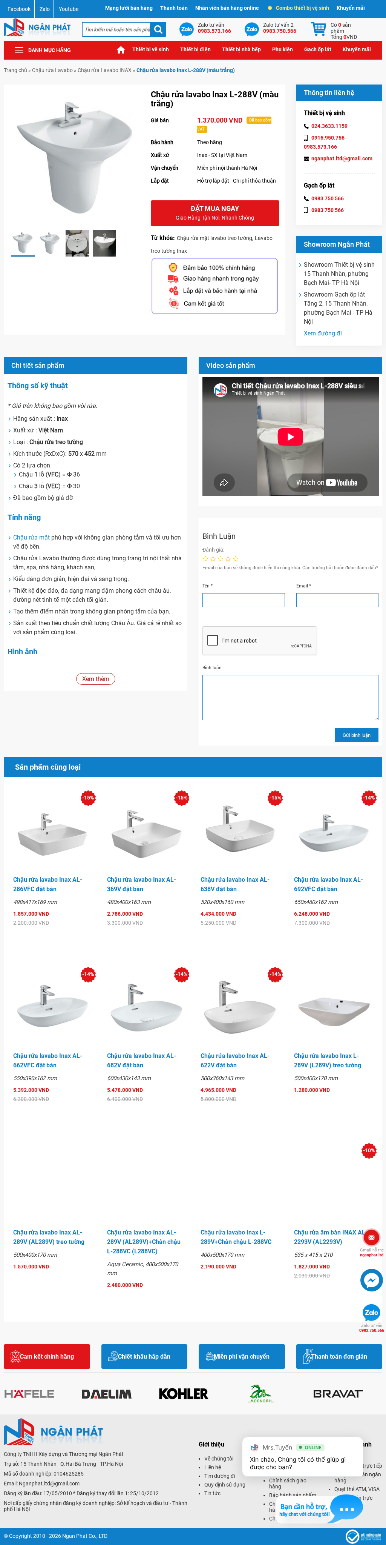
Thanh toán (174, 8)
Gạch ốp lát (317, 49)
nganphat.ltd (371, 1253)
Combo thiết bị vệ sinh (302, 8)
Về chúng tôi (218, 1459)
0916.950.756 (328, 138)
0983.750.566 (371, 1328)
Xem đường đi (323, 333)
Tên (207, 586)
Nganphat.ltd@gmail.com (49, 1483)
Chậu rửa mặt (31, 537)
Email (303, 586)
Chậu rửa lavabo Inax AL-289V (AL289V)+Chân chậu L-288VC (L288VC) (144, 1242)
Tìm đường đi (219, 1476)
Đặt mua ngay (215, 212)
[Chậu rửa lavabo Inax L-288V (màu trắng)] (23, 243)
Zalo (45, 9)
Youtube (68, 9)
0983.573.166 (320, 147)
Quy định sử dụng (224, 1485)
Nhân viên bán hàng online (227, 8)
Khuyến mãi (351, 8)
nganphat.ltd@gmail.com (341, 158)
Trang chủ (121, 49)
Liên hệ (212, 1467)
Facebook (19, 9)
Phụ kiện (282, 49)
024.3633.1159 (329, 126)
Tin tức (212, 1493)
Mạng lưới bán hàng (129, 8)
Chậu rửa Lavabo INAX (105, 70)
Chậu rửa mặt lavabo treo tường (214, 238)
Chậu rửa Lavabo (52, 70)
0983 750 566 (327, 198)
